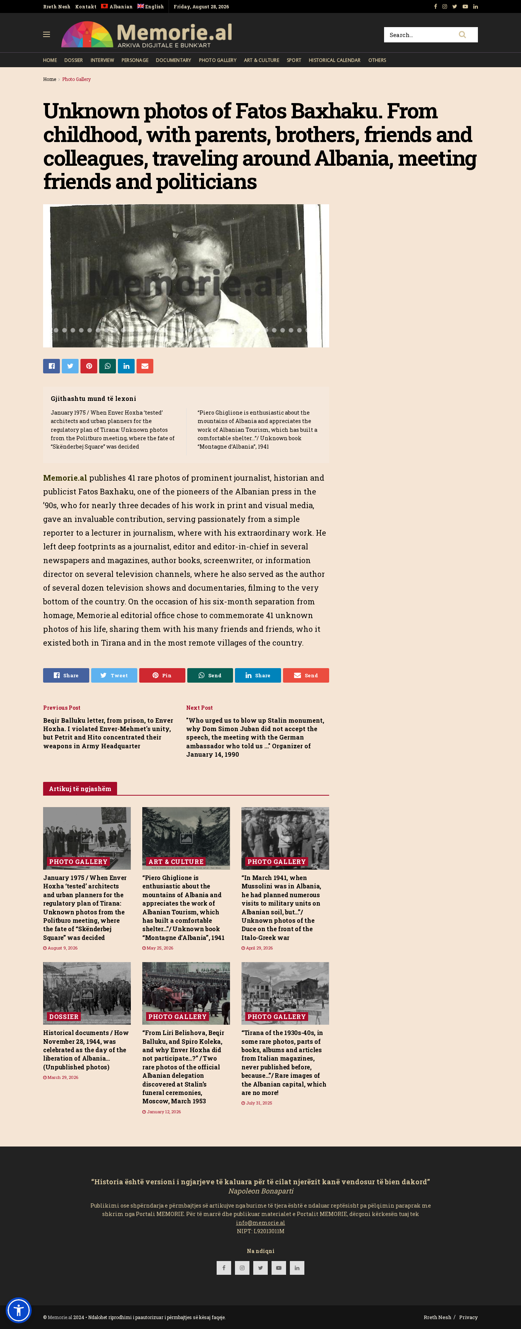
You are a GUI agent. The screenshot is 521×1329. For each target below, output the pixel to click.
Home (50, 60)
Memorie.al (60, 1317)
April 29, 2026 (259, 948)
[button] (19, 1310)
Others (377, 60)
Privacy (468, 1317)
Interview (102, 60)
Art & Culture (261, 60)
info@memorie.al (260, 1222)
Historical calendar (335, 60)
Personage (135, 60)
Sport (294, 60)
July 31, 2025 (258, 1103)
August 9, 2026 (62, 948)
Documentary (173, 60)
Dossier (73, 60)
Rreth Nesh (57, 6)
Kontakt (85, 6)
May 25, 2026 (159, 948)
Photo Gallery (217, 60)
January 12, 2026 (163, 1111)
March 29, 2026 (62, 1077)
